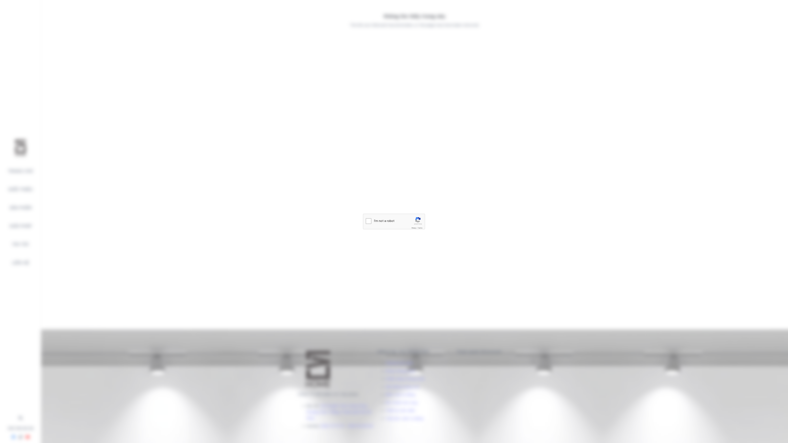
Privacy (413, 228)
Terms (420, 228)
